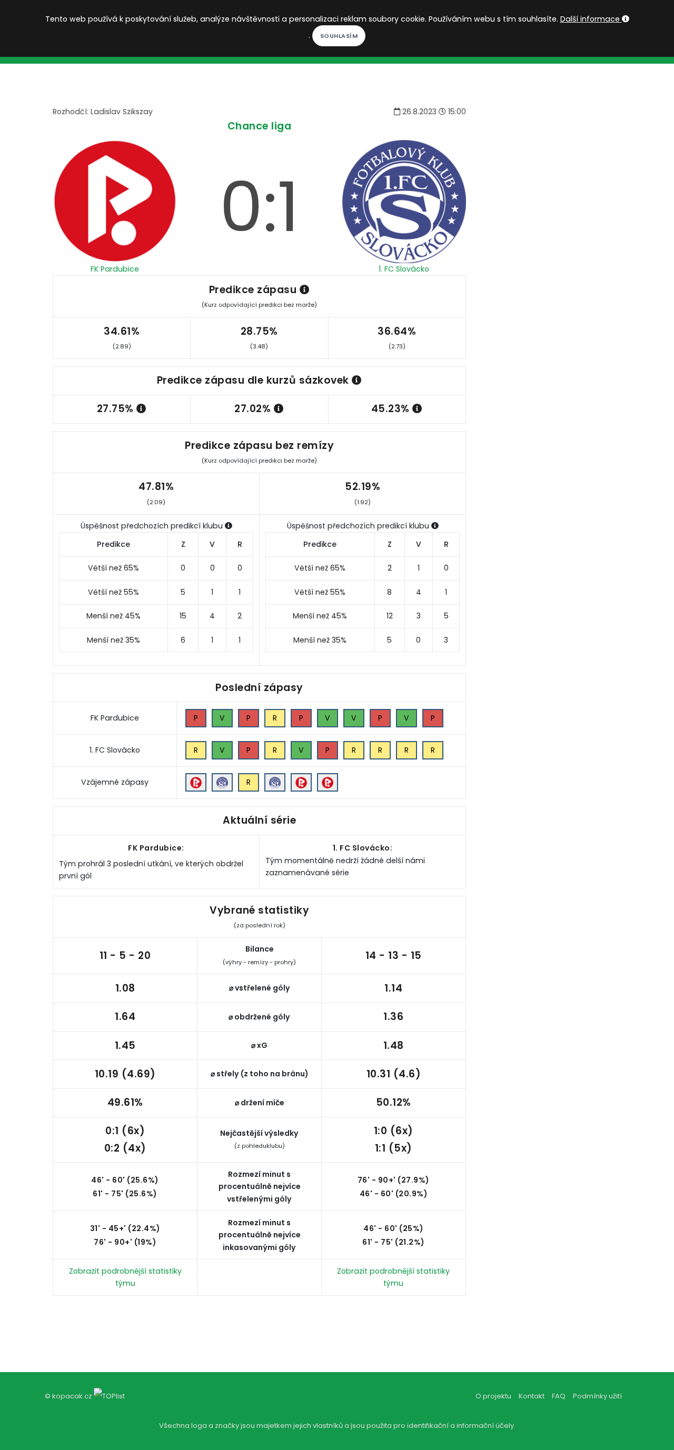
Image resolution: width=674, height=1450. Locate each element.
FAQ (559, 1396)
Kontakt (531, 1396)
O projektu (493, 1396)
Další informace (591, 19)
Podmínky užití (597, 1396)
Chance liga (259, 126)
